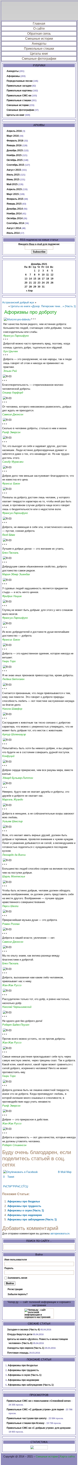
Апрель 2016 (14, 131)
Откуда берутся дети (19, 1334)
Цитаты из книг (15, 115)
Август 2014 (14, 228)
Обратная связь (39, 33)
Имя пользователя (15, 1259)
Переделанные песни (19, 81)
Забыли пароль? (18, 1294)
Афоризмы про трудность (24, 1206)
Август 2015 (14, 169)
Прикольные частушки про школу (27, 1418)
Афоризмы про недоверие (24, 1215)
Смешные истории (39, 38)
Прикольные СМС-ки (19, 95)
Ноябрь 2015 (14, 155)
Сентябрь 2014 (15, 223)
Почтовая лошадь (18, 1352)
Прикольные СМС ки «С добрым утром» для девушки (38, 1428)
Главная (39, 23)
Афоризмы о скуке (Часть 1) (25, 1210)
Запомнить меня (17, 1277)
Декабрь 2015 (15, 150)
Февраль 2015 (15, 199)
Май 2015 (12, 184)
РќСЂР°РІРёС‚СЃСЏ (15, 1186)
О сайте (39, 28)
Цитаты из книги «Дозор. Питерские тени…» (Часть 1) (43, 306)
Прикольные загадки (19, 85)
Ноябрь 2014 (14, 213)
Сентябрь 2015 (15, 164)
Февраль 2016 (15, 140)
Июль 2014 (13, 233)
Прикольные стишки (39, 48)
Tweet (10, 1176)
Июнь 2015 (13, 179)
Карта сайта (67, 1456)
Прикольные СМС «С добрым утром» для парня (35, 1409)
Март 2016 (13, 135)
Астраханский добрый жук (18, 302)
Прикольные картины (19, 90)
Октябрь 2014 (15, 218)
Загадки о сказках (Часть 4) (23, 1329)
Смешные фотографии (39, 58)
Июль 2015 (13, 174)
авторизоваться (59, 1233)
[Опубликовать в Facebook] (20, 1171)
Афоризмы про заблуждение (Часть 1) (32, 1219)
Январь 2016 (14, 145)
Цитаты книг (39, 53)
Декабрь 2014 (15, 208)
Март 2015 (13, 194)
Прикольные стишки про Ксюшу (25, 1423)
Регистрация (15, 1289)
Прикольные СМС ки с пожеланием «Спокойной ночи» (39, 1400)
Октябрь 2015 (15, 160)
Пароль (8, 1268)
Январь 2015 (14, 203)
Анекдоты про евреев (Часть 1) (25, 1348)
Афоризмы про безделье (23, 1201)
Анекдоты (39, 43)
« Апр (29, 291)
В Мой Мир (64, 1171)
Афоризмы (13, 76)
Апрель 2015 (14, 189)
